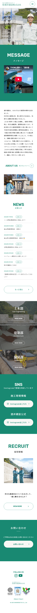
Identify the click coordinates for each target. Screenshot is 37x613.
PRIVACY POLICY (18, 599)
